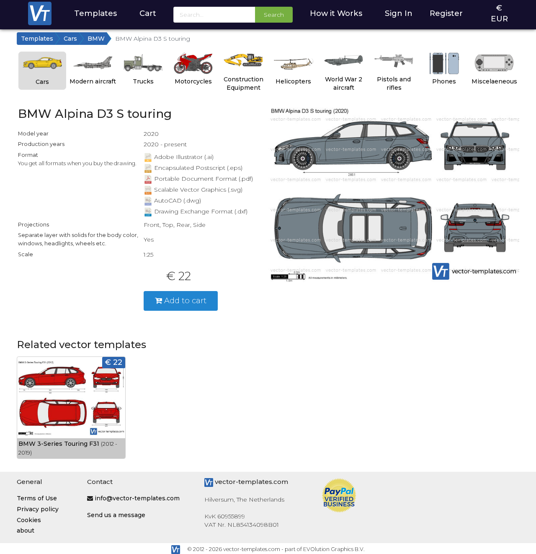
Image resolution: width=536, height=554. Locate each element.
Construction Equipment (243, 83)
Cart (147, 13)
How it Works (336, 13)
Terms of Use (37, 498)
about (25, 530)
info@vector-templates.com (137, 498)
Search (274, 14)
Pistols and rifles (394, 83)
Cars (70, 38)
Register (446, 13)
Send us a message (116, 515)
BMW (96, 38)
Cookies (29, 520)
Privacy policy (38, 509)
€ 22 (113, 362)
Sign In (398, 13)
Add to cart (184, 300)
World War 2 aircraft (343, 83)
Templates (95, 13)
